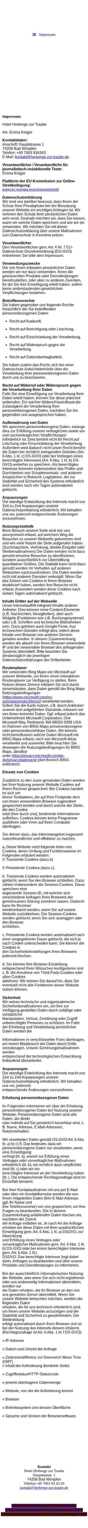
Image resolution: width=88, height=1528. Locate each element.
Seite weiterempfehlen (64, 1510)
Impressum (39, 1506)
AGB (55, 1506)
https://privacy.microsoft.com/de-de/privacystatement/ (33, 758)
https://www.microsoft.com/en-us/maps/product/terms (27, 699)
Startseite (19, 1506)
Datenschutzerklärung (24, 1510)
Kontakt (68, 1506)
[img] (44, 66)
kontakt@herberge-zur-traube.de (42, 157)
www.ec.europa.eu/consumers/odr (30, 189)
